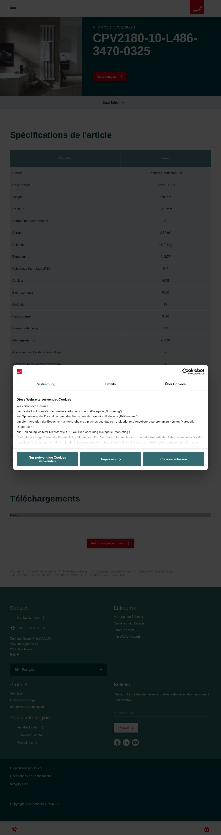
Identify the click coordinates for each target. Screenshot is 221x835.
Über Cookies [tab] (175, 384)
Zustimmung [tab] (45, 384)
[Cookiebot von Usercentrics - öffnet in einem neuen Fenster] (185, 371)
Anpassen (108, 459)
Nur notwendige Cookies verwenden (47, 459)
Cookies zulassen (173, 459)
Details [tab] (110, 384)
